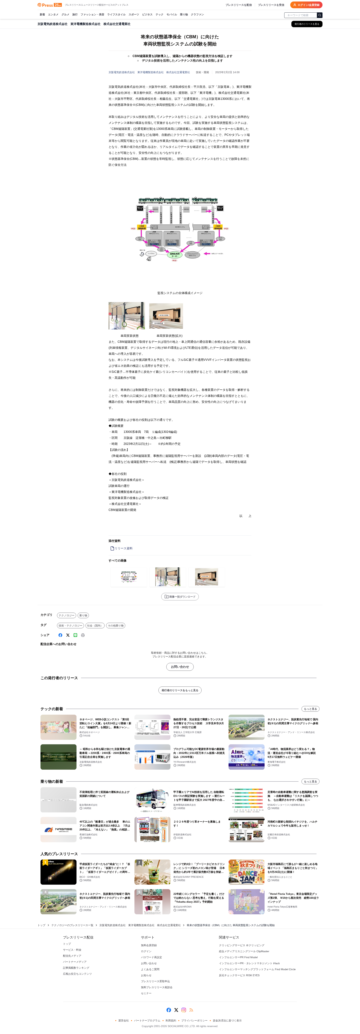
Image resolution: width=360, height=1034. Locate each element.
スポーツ (134, 14)
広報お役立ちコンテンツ (77, 973)
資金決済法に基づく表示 (227, 1020)
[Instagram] (184, 1010)
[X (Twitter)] (68, 635)
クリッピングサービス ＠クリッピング (241, 945)
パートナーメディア (75, 961)
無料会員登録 (149, 945)
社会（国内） (95, 625)
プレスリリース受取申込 (155, 981)
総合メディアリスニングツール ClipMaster (244, 951)
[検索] (319, 15)
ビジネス (147, 14)
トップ (41, 925)
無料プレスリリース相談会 (156, 987)
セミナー (146, 993)
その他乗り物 (116, 625)
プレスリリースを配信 (239, 4)
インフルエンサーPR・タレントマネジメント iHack (249, 963)
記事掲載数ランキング (76, 967)
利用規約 (171, 1020)
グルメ (65, 14)
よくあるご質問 (150, 969)
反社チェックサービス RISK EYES (239, 975)
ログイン (146, 951)
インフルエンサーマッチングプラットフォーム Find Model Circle (257, 969)
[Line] (75, 635)
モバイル (171, 14)
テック (160, 14)
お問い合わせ (180, 666)
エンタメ (53, 14)
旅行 (75, 14)
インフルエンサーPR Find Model (238, 957)
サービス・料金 (72, 949)
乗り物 (184, 14)
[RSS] (191, 1010)
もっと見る (310, 708)
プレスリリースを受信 (271, 4)
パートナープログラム (147, 1020)
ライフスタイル (116, 14)
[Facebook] (60, 635)
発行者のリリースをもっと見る (180, 690)
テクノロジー (66, 615)
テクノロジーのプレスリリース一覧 (72, 925)
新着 (42, 14)
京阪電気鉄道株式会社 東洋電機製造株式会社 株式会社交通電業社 (149, 72)
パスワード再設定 (151, 957)
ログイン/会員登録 (309, 4)
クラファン (197, 14)
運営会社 (123, 1020)
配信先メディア (72, 955)
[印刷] (83, 635)
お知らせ (146, 975)
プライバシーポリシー (194, 1020)
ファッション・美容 (92, 14)
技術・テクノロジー (70, 625)
